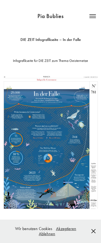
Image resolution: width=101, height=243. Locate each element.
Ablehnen (47, 233)
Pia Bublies (50, 16)
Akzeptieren (66, 228)
